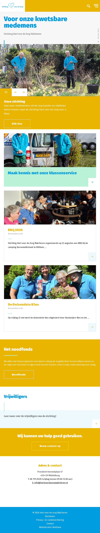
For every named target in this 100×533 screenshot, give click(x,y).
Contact (50, 523)
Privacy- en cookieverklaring (50, 520)
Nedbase (56, 527)
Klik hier (17, 123)
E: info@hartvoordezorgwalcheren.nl (50, 482)
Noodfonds (19, 374)
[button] (16, 92)
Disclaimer (50, 516)
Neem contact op (50, 446)
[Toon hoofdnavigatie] (96, 6)
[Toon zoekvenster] (88, 6)
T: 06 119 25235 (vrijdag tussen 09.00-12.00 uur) (50, 479)
